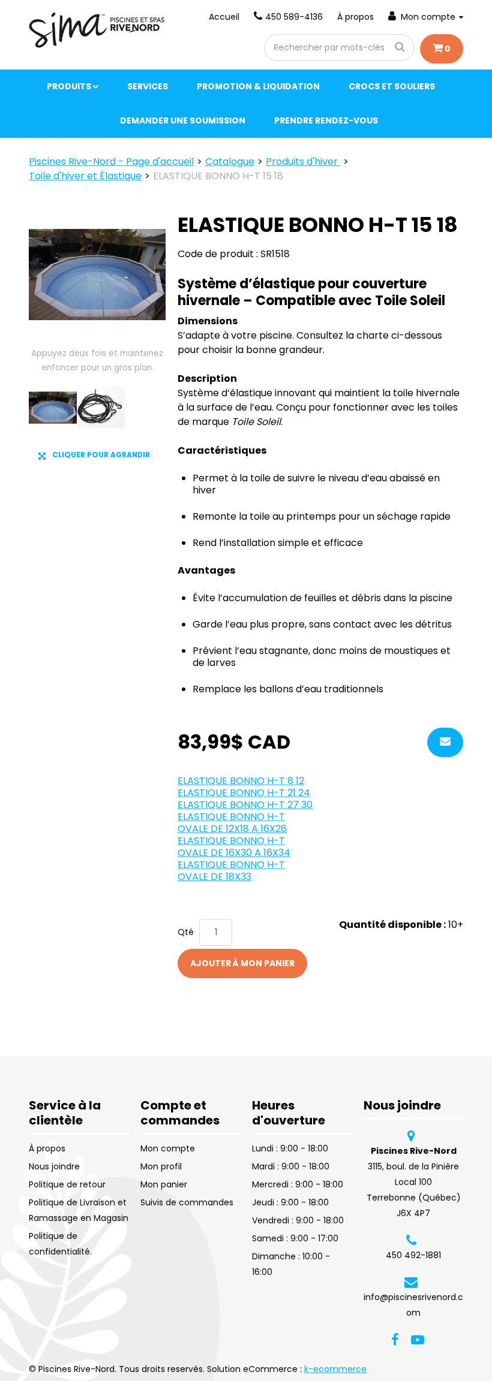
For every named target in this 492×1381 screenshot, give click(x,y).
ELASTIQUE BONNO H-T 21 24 (244, 793)
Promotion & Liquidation (258, 86)
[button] (441, 49)
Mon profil (161, 1166)
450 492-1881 (413, 1255)
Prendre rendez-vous (326, 120)
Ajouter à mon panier (242, 963)
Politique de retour (67, 1184)
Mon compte (428, 17)
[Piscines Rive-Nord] (97, 30)
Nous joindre (54, 1166)
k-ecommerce (335, 1369)
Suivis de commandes (186, 1202)
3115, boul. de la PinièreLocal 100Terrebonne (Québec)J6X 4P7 (414, 1182)
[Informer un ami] (445, 742)
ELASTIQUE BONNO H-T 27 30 (245, 805)
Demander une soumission (182, 120)
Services (147, 86)
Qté (186, 932)
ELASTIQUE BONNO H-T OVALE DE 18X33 (231, 871)
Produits (69, 86)
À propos (355, 17)
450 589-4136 (294, 17)
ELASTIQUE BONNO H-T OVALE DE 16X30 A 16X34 (234, 847)
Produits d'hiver (303, 161)
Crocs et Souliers (392, 86)
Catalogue (229, 161)
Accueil (224, 17)
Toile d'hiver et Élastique (85, 176)
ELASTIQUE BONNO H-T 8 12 (241, 781)
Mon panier (163, 1184)
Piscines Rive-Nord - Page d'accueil (111, 161)
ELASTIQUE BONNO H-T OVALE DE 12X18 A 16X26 (232, 823)
